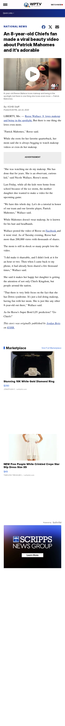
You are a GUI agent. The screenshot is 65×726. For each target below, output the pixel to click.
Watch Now (56, 5)
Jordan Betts (53, 323)
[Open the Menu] (5, 4)
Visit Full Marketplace (51, 348)
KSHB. (11, 327)
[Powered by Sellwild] (57, 522)
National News (15, 26)
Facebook (51, 230)
